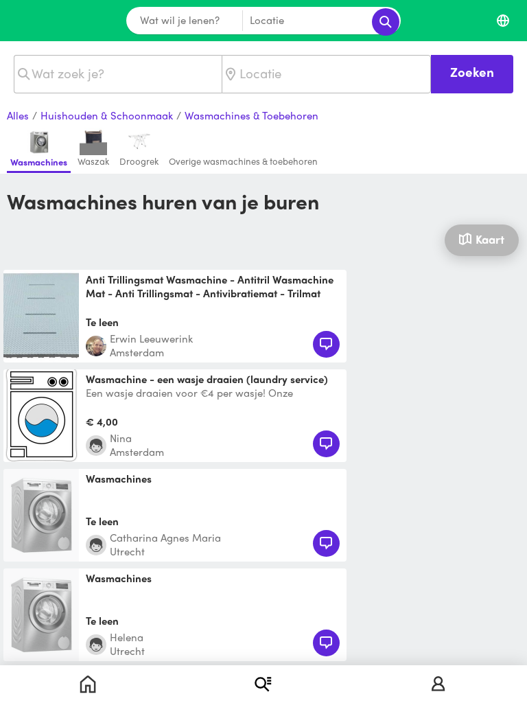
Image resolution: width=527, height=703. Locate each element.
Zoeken (472, 71)
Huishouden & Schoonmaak (106, 116)
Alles (18, 116)
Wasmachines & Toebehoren (251, 116)
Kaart (490, 239)
